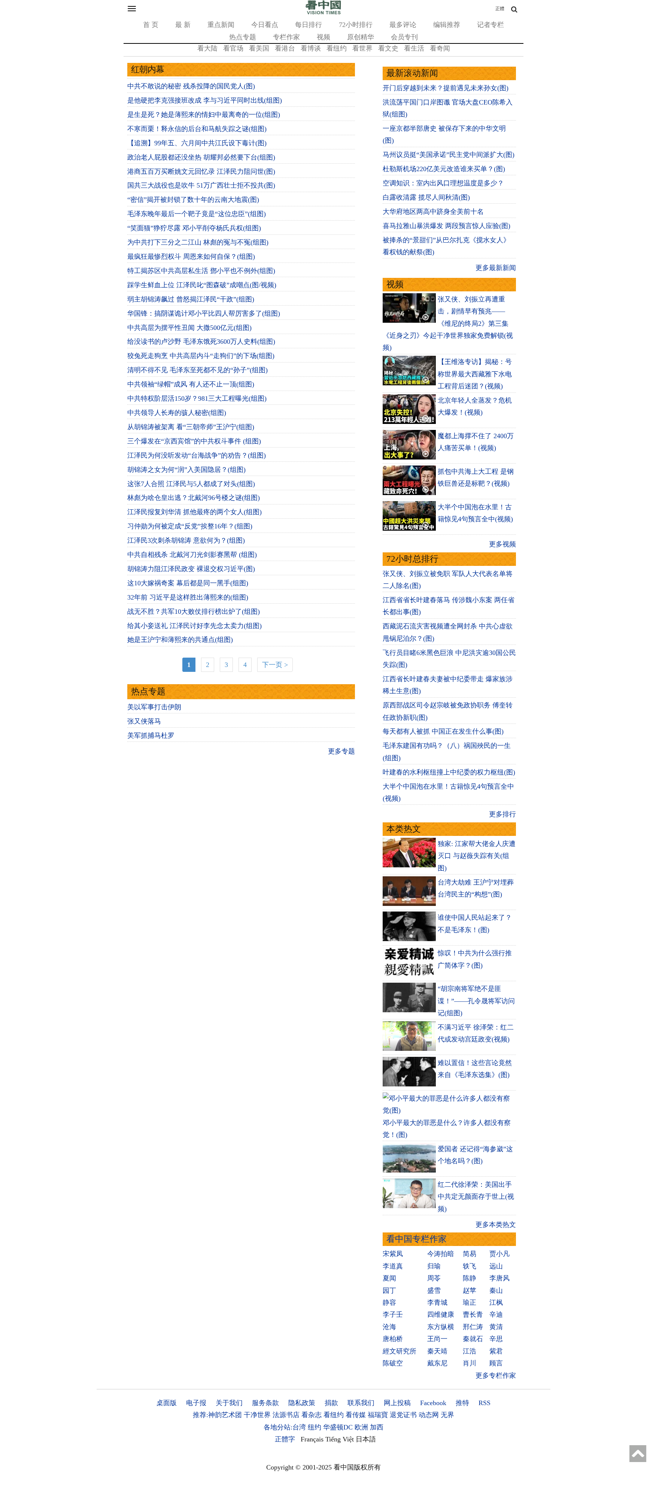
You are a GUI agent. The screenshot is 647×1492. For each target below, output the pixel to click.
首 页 (150, 24)
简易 (469, 1254)
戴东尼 (437, 1363)
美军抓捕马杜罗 (150, 735)
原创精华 (360, 37)
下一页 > (275, 664)
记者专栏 (490, 24)
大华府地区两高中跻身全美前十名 (433, 211)
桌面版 (167, 1403)
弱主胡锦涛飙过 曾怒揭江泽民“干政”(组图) (190, 299)
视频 (323, 37)
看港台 (285, 48)
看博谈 (311, 48)
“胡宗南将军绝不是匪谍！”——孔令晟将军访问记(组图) (476, 1001)
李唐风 (499, 1278)
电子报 (196, 1403)
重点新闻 (220, 24)
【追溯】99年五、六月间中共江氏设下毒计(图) (197, 143)
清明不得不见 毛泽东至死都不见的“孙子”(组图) (197, 370)
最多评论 (402, 24)
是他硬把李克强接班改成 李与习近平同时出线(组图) (204, 100)
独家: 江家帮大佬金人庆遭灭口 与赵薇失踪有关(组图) (477, 856)
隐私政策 (301, 1403)
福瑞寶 (378, 1415)
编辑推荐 (446, 24)
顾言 (496, 1363)
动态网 (429, 1415)
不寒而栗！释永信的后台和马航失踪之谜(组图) (197, 129)
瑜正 (469, 1302)
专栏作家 (286, 37)
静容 (389, 1302)
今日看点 (264, 24)
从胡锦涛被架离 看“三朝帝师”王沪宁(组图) (190, 427)
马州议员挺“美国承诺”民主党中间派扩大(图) (448, 154)
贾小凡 (499, 1254)
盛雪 (434, 1290)
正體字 (285, 1439)
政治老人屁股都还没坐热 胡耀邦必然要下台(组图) (201, 157)
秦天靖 (437, 1351)
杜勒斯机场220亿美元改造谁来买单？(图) (444, 169)
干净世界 (257, 1415)
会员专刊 (404, 37)
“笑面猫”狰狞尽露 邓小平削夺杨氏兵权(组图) (194, 228)
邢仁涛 (473, 1327)
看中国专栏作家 (416, 1239)
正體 (499, 8)
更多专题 (341, 751)
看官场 (233, 48)
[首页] (323, 12)
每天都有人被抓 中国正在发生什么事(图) (443, 731)
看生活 (414, 48)
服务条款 (265, 1403)
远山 (496, 1266)
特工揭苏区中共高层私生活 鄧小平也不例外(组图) (201, 271)
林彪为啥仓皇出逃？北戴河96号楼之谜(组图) (193, 497)
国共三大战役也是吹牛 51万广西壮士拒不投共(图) (201, 185)
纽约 (314, 1427)
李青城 (437, 1302)
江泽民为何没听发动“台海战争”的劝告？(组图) (196, 455)
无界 (447, 1415)
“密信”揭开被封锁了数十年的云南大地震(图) (193, 199)
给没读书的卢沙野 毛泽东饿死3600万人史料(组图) (201, 341)
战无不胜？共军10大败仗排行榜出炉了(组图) (193, 611)
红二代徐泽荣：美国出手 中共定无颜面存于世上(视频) (476, 1197)
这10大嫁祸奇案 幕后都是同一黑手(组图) (187, 583)
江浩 (469, 1351)
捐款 (331, 1403)
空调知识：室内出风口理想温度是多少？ (443, 183)
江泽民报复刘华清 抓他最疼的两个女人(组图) (194, 512)
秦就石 (473, 1339)
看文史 (388, 48)
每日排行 (308, 24)
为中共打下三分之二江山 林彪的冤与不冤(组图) (197, 242)
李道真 (393, 1266)
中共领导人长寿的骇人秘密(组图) (176, 412)
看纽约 (336, 48)
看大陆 (207, 48)
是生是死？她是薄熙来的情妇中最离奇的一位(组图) (203, 114)
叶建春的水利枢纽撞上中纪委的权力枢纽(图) (449, 772)
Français (312, 1439)
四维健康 (440, 1314)
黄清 (496, 1327)
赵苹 (469, 1290)
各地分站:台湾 (285, 1427)
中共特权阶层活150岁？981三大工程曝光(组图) (197, 398)
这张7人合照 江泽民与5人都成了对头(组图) (191, 484)
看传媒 (356, 1415)
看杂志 (311, 1415)
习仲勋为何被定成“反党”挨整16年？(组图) (189, 526)
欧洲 (361, 1427)
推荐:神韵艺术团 (217, 1415)
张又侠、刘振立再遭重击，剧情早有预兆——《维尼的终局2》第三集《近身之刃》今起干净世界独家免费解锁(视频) (448, 323)
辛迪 (496, 1314)
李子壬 (393, 1314)
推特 (462, 1403)
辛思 (496, 1339)
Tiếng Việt (339, 1439)
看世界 (362, 48)
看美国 (259, 48)
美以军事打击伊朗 (154, 707)
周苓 (434, 1278)
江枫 (496, 1302)
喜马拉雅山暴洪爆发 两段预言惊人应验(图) (446, 226)
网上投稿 (397, 1403)
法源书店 (286, 1415)
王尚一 (437, 1339)
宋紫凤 (393, 1254)
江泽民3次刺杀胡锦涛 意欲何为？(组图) (186, 540)
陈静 (469, 1278)
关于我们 (229, 1403)
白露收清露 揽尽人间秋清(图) (426, 197)
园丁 (389, 1290)
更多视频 (502, 544)
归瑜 (434, 1266)
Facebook (433, 1403)
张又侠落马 (144, 721)
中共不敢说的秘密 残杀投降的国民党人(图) (191, 86)
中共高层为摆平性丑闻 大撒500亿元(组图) (189, 327)
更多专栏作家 (496, 1375)
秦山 (496, 1290)
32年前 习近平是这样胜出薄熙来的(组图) (187, 597)
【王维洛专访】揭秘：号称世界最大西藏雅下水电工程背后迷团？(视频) (475, 374)
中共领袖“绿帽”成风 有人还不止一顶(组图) (190, 384)
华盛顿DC (338, 1427)
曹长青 (473, 1314)
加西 (376, 1427)
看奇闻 (440, 48)
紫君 (496, 1351)
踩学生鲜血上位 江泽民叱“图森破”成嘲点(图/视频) (201, 285)
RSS (484, 1403)
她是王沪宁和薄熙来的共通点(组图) (180, 639)
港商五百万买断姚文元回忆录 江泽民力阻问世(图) (201, 171)
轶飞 (469, 1266)
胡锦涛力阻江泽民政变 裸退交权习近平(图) (191, 569)
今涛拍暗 (440, 1254)
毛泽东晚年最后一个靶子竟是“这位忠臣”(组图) (196, 214)
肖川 (469, 1363)
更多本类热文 (496, 1224)
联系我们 (360, 1403)
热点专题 (242, 37)
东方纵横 (440, 1327)
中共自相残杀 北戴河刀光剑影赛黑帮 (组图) (192, 554)
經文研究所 (399, 1351)
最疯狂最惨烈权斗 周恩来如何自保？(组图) (191, 256)
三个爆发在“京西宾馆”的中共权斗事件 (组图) (194, 441)
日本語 (366, 1439)
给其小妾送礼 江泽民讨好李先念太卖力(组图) (194, 626)
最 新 (183, 24)
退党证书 (403, 1415)
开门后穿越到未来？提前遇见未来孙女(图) (445, 88)
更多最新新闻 (496, 268)
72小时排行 (356, 24)
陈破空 (393, 1363)
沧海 (389, 1327)
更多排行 (502, 814)
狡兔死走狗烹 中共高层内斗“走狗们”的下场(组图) (200, 356)
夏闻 (389, 1278)
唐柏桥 (393, 1339)
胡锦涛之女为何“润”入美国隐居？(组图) (186, 469)
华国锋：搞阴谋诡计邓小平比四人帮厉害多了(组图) (203, 313)
